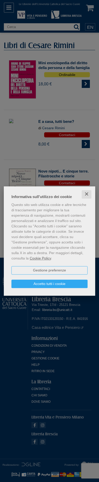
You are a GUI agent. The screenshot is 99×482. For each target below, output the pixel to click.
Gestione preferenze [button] (49, 270)
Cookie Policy (40, 258)
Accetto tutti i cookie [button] (49, 284)
